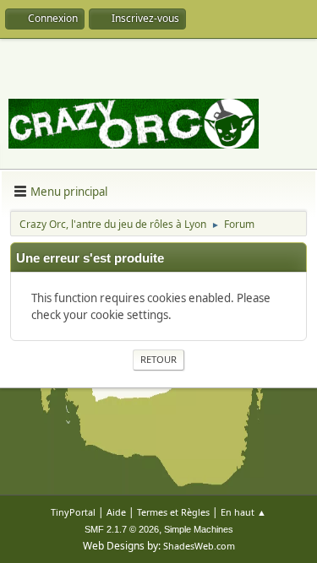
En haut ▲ (243, 512)
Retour (158, 359)
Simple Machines (198, 529)
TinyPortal (73, 512)
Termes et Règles (173, 512)
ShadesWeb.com (199, 545)
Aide (116, 512)
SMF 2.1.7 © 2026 (122, 529)
